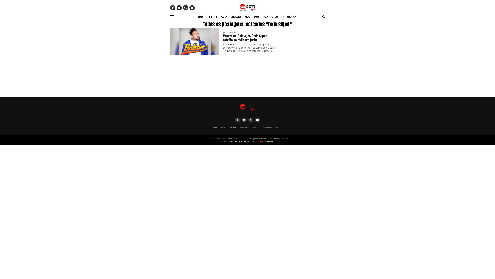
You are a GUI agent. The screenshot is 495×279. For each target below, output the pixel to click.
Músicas (224, 16)
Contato (278, 127)
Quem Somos (245, 127)
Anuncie (224, 127)
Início (200, 16)
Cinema (265, 16)
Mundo (256, 16)
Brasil (247, 16)
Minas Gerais (236, 16)
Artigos (275, 16)
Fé (216, 16)
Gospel (209, 16)
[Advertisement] (304, 73)
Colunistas (291, 16)
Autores (233, 127)
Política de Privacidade (262, 127)
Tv (283, 16)
